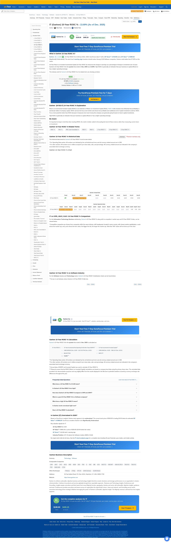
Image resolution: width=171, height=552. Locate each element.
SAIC (90, 464)
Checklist (126, 18)
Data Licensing (77, 7)
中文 (110, 521)
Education (153, 7)
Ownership (114, 18)
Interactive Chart (77, 18)
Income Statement (37, 272)
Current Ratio (37, 98)
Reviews (68, 7)
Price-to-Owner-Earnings (40, 210)
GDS (79, 464)
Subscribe (134, 7)
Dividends (35, 269)
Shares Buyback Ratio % (40, 244)
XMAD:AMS (57, 467)
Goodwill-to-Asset (38, 168)
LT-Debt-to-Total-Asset (39, 181)
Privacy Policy (70, 521)
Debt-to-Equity (37, 125)
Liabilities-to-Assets (38, 179)
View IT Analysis (126, 508)
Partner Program (95, 521)
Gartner (51, 56)
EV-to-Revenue (37, 157)
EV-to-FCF (36, 155)
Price (34, 266)
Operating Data (36, 29)
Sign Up (146, 7)
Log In (140, 7)
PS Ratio (36, 214)
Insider (70, 18)
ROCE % (36, 232)
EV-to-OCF (36, 153)
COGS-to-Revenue (38, 96)
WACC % (36, 257)
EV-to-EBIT (36, 148)
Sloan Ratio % (37, 251)
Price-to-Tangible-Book (39, 212)
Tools (56, 7)
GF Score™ (56, 432)
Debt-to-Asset (37, 120)
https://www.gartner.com (71, 477)
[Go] (140, 21)
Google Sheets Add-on (121, 524)
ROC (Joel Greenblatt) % (40, 229)
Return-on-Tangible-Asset (40, 221)
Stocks (38, 14)
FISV (51, 467)
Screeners (22, 7)
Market (43, 7)
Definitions (72, 14)
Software (52, 14)
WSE (70, 464)
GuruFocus (32, 14)
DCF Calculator (91, 524)
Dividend (57, 18)
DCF (52, 18)
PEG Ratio (36, 198)
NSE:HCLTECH (119, 464)
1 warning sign (77, 59)
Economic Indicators (73, 524)
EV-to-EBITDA (37, 151)
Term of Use (63, 521)
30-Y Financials (40, 18)
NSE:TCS (104, 464)
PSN (83, 464)
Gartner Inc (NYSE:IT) (62, 14)
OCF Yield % (37, 162)
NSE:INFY (110, 464)
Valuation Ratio (36, 35)
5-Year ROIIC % (38, 42)
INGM (74, 464)
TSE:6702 (127, 464)
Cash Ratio (36, 92)
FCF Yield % (37, 159)
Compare (101, 18)
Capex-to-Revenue (38, 87)
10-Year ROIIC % (80, 14)
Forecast (48, 18)
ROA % (35, 225)
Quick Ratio (36, 216)
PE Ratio (36, 189)
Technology (45, 14)
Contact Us (105, 521)
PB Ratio (36, 187)
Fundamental (36, 32)
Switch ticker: (126, 21)
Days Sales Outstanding (40, 118)
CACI (60, 464)
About (54, 521)
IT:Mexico (67, 470)
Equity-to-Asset (37, 146)
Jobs (58, 521)
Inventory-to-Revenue (39, 176)
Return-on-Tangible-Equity (40, 223)
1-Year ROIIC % (38, 38)
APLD (65, 464)
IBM (94, 464)
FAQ (101, 521)
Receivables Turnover (39, 218)
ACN (98, 464)
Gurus (29, 7)
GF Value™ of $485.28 (127, 56)
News (50, 7)
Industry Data (82, 524)
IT (59, 57)
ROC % (35, 227)
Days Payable (37, 114)
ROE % (35, 234)
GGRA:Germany (87, 470)
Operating (120, 18)
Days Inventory (37, 112)
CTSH (63, 467)
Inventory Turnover (38, 174)
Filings (84, 18)
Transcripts (90, 18)
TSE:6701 (133, 464)
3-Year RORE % (38, 47)
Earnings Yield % (38, 137)
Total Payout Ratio (38, 253)
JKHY (56, 464)
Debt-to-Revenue (38, 127)
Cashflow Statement (37, 278)
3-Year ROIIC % (38, 40)
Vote (131, 18)
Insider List (57, 524)
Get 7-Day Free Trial (137, 11)
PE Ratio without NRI (39, 193)
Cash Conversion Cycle (39, 90)
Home (14, 7)
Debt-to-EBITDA (38, 123)
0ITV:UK (79, 470)
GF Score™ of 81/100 (111, 56)
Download (122, 136)
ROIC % (36, 240)
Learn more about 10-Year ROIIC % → (128, 379)
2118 (71, 81)
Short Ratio (36, 248)
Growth (34, 263)
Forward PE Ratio (38, 195)
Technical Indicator (37, 281)
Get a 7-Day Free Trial (79, 198)
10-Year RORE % (38, 51)
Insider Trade (64, 524)
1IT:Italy (73, 470)
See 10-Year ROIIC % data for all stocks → (95, 516)
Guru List (52, 524)
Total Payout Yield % (39, 255)
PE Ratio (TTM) (37, 191)
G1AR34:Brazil (96, 470)
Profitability (35, 260)
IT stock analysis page (82, 438)
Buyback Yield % (38, 78)
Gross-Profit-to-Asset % (39, 170)
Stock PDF (107, 18)
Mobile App (77, 521)
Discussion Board (100, 524)
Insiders (36, 7)
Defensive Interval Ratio (39, 116)
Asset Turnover (37, 75)
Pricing (62, 7)
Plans (106, 524)
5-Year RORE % (38, 49)
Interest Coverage (38, 172)
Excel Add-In (112, 524)
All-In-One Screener (116, 521)
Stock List (46, 524)
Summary (32, 18)
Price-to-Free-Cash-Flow (40, 200)
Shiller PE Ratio (38, 246)
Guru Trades (64, 18)
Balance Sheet (36, 275)
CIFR (51, 464)
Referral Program (85, 521)
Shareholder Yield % (39, 242)
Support (161, 7)
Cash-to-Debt (37, 94)
